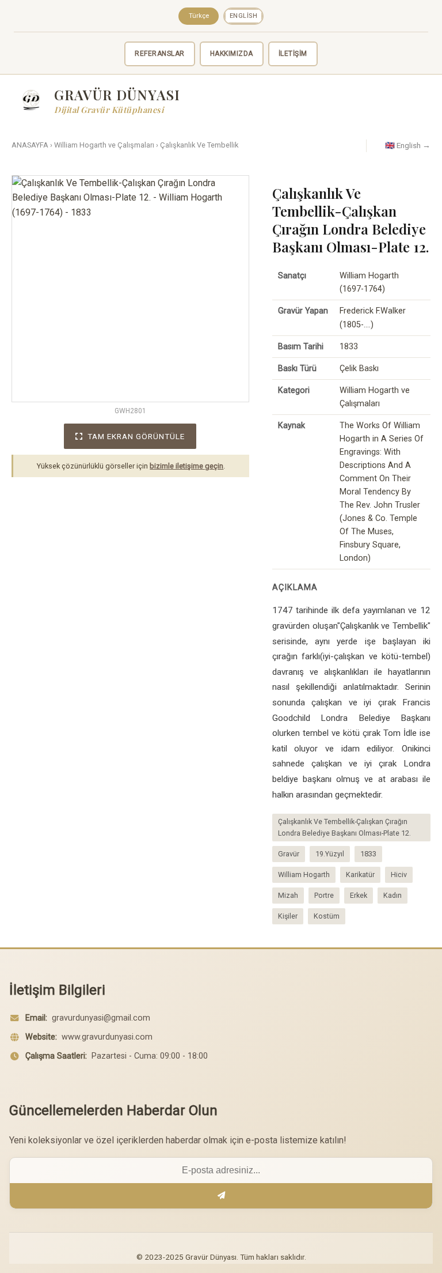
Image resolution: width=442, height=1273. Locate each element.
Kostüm (327, 916)
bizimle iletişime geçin (186, 466)
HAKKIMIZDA (231, 54)
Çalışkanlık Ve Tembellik (199, 145)
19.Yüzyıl (329, 853)
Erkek (358, 895)
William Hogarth (304, 874)
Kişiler (288, 916)
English (244, 16)
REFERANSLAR (160, 54)
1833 (368, 853)
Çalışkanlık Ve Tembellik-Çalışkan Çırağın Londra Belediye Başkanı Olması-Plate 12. (344, 827)
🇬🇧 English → (407, 145)
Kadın (392, 895)
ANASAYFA (30, 145)
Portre (324, 895)
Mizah (288, 895)
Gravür (288, 853)
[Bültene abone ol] (221, 1195)
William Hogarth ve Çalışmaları (104, 145)
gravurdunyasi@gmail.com (101, 1018)
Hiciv (399, 874)
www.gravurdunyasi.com (107, 1037)
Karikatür (360, 874)
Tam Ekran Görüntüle (136, 436)
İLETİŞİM (293, 54)
